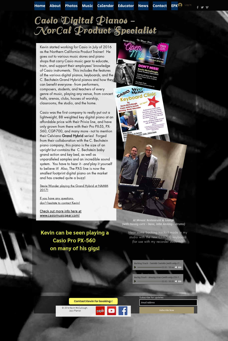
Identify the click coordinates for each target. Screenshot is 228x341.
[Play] (135, 267)
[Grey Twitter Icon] (202, 7)
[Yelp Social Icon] (100, 310)
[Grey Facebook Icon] (197, 7)
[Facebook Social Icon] (123, 310)
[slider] (180, 267)
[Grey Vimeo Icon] (207, 7)
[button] (55, 6)
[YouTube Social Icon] (111, 310)
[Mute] (176, 267)
